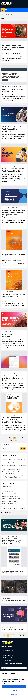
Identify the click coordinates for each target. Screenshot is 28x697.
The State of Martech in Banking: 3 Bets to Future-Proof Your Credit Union (13, 420)
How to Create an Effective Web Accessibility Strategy (13, 170)
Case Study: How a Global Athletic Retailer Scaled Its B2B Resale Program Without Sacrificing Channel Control (13, 461)
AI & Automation (5, 252)
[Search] (26, 10)
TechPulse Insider (8, 650)
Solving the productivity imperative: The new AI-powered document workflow (13, 476)
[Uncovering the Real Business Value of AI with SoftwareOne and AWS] (14, 614)
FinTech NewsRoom (8, 653)
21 (11, 440)
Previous (4, 438)
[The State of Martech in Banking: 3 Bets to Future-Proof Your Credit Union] (14, 403)
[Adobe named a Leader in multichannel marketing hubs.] (14, 361)
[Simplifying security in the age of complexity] (14, 280)
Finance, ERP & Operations (9, 501)
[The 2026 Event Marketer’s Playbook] (14, 586)
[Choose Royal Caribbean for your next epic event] (14, 557)
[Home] (3, 10)
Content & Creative (6, 42)
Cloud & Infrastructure (8, 489)
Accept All (14, 687)
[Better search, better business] (14, 320)
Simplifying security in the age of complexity (13, 295)
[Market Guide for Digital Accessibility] (14, 75)
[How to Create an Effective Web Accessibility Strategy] (14, 154)
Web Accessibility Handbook (10, 130)
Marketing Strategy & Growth (10, 506)
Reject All (14, 694)
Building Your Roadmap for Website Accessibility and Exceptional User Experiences (13, 213)
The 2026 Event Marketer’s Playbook (12, 469)
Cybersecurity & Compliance (8, 291)
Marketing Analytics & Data (9, 503)
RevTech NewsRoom (8, 658)
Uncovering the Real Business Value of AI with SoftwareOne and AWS (13, 472)
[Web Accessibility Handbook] (14, 114)
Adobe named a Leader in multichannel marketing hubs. (13, 378)
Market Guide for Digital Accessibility (12, 90)
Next (15, 440)
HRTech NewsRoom (8, 655)
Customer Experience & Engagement (12, 494)
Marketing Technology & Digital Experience (11, 86)
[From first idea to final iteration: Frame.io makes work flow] (14, 31)
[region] (14, 684)
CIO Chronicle (7, 660)
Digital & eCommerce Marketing (9, 331)
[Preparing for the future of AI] (14, 240)
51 (20, 635)
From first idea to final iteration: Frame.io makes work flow (13, 47)
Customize (14, 690)
